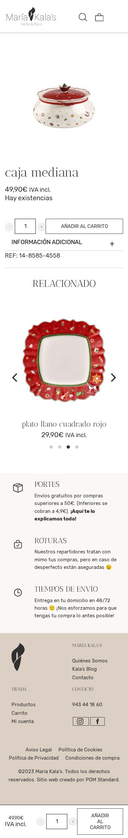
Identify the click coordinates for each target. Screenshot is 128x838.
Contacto (83, 678)
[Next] (112, 377)
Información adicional (46, 242)
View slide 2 (59, 447)
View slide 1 (51, 447)
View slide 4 (76, 447)
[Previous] (15, 377)
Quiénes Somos (90, 661)
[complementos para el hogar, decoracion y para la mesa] (40, 16)
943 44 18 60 (87, 705)
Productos (23, 705)
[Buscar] (83, 16)
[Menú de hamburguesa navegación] (115, 16)
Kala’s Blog (84, 669)
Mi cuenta (22, 721)
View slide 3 (68, 447)
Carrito (19, 713)
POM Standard (102, 780)
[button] (9, 227)
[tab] (64, 242)
